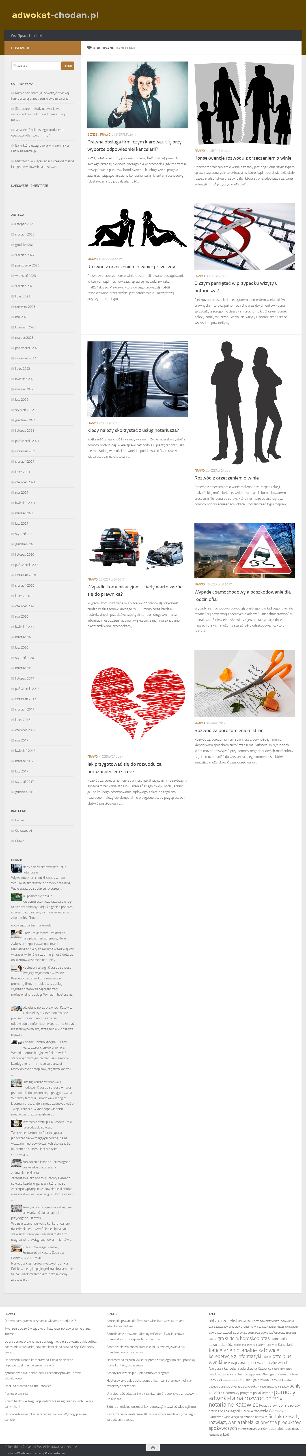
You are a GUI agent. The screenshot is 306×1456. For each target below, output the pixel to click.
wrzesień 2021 (25, 451)
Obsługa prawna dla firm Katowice (27, 1386)
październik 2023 (27, 265)
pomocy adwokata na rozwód (252, 1395)
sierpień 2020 (24, 585)
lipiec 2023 (22, 296)
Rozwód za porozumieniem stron (229, 730)
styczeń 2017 (24, 782)
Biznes (92, 134)
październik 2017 (27, 689)
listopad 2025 (24, 224)
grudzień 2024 (25, 245)
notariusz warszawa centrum (226, 1374)
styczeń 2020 (24, 658)
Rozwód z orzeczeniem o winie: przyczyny (131, 267)
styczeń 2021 (24, 534)
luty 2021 (21, 523)
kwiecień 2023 (25, 327)
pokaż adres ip (263, 1393)
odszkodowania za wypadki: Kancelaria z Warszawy (254, 1386)
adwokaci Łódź (248, 1321)
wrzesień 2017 (25, 699)
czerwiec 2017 (25, 730)
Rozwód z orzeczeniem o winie (226, 478)
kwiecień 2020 (25, 627)
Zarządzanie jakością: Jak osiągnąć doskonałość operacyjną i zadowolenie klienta (40, 1167)
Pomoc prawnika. (16, 1394)
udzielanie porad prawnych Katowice (47, 1007)
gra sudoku (228, 1338)
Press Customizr (55, 1453)
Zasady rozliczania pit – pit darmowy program (138, 1373)
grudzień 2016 (25, 792)
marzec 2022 (24, 389)
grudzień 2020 (25, 544)
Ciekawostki (23, 831)
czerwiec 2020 (25, 606)
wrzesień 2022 (25, 358)
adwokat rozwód (220, 1333)
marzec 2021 (24, 513)
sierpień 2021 (24, 462)
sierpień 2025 (24, 234)
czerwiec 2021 (25, 482)
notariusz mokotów (282, 1368)
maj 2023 (21, 317)
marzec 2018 (24, 668)
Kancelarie (285, 1344)
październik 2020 (27, 565)
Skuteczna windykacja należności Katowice (238, 1417)
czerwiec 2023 (25, 307)
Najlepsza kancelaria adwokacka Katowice (240, 1368)
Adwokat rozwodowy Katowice (283, 1326)
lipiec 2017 (22, 720)
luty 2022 (21, 400)
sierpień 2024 (24, 255)
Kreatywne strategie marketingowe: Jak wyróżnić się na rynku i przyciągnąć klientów (41, 1212)
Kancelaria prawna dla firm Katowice (255, 1344)
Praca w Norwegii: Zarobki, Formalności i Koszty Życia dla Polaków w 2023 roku (37, 1252)
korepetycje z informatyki (235, 1356)
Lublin (226, 1363)
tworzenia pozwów (247, 1428)
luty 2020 (21, 647)
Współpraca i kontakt (27, 35)
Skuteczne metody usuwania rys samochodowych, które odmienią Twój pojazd (38, 114)
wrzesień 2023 (25, 276)
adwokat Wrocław (273, 1333)
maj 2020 (21, 616)
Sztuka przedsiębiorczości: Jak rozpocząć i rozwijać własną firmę (151, 1407)
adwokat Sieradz (246, 1332)
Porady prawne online (274, 1405)
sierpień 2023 (24, 286)
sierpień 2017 (24, 709)
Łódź (226, 1434)
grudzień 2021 (25, 420)
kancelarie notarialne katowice (244, 1350)
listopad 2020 (24, 554)
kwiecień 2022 (25, 379)
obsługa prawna (253, 1374)
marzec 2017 (24, 761)
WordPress (24, 1453)
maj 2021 (21, 492)
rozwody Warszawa (270, 1410)
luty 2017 (21, 771)
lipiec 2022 (22, 369)
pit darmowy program (236, 1393)
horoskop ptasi (255, 1338)
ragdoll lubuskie (241, 1411)
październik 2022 (27, 348)
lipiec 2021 (22, 472)
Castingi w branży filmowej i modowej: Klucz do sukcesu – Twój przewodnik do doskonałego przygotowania (41, 1087)
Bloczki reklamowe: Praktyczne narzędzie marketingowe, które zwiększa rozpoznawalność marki (38, 938)
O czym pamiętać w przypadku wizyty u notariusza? (40, 1321)
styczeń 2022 (24, 410)
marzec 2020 (24, 637)
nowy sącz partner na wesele (31, 925)
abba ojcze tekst (223, 1320)
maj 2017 (21, 740)
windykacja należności (274, 1428)
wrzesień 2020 (25, 575)
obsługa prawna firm (233, 1380)
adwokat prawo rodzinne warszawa (244, 1326)
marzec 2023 (24, 338)
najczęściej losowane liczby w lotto (260, 1362)
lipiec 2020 (22, 596)
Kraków (266, 1357)
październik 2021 (27, 441)
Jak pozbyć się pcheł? (37, 896)
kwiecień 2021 (25, 503)
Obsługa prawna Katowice (264, 1380)
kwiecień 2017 (25, 751)
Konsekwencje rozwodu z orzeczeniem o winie (242, 158)
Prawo (105, 134)
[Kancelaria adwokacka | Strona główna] (56, 15)
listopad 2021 (24, 431)
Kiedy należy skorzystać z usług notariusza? (133, 430)
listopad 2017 (24, 678)
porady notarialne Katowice (245, 1401)
